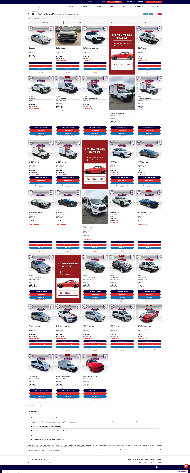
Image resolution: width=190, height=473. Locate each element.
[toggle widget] (186, 466)
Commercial (84, 6)
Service (111, 6)
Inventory (71, 6)
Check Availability (41, 66)
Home (129, 459)
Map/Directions (12, 472)
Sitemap (145, 462)
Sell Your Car (41, 133)
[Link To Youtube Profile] (184, 472)
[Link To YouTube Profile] (41, 459)
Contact (159, 459)
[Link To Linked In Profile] (39, 459)
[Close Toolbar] (4, 471)
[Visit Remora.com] (158, 467)
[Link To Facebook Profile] (33, 459)
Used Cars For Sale (138, 459)
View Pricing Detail (34, 59)
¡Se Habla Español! (139, 6)
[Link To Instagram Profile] (44, 459)
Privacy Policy (152, 462)
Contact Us (22, 472)
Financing (99, 6)
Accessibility (159, 462)
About (124, 6)
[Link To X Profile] (36, 459)
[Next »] (38, 405)
